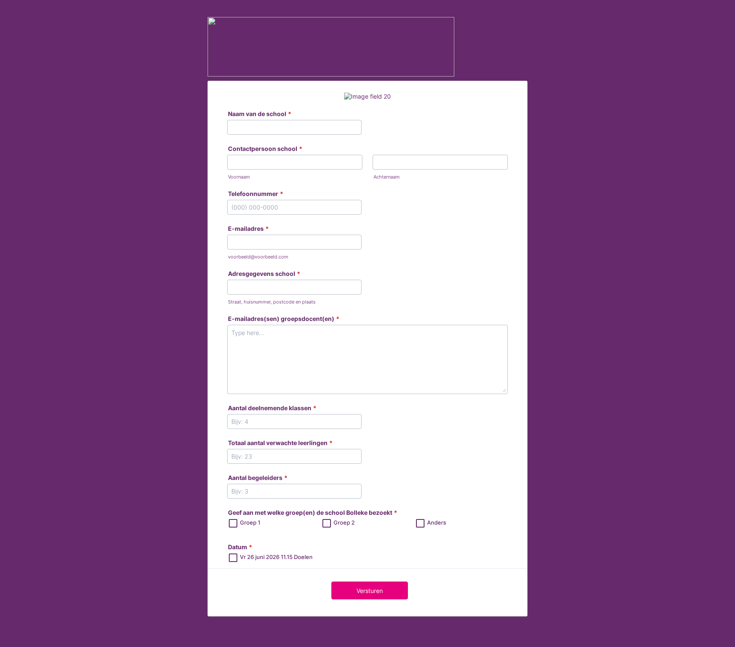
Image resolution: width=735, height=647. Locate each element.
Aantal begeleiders (258, 477)
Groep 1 (250, 522)
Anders (436, 522)
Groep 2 (344, 522)
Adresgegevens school (264, 273)
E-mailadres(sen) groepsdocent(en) (283, 318)
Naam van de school (259, 113)
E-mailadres (248, 228)
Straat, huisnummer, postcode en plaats (272, 302)
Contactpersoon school (265, 148)
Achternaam (386, 177)
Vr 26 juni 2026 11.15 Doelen (276, 556)
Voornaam (239, 177)
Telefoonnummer (255, 193)
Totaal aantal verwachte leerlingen (280, 442)
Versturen (369, 590)
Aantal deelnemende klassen (272, 407)
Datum (240, 547)
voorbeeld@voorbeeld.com (258, 257)
